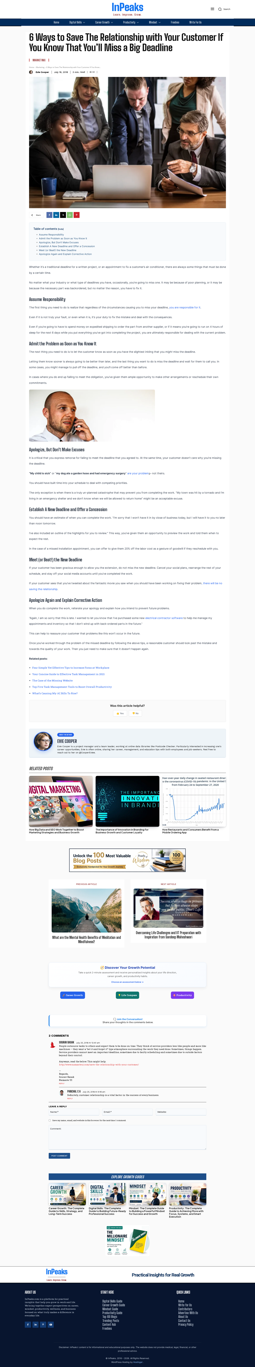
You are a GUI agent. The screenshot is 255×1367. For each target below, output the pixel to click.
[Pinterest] (77, 215)
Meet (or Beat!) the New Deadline (57, 250)
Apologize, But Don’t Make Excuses (59, 242)
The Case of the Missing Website (52, 680)
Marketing (39, 60)
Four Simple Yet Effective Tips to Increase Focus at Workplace (70, 667)
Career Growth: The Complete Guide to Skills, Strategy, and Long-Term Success (66, 1211)
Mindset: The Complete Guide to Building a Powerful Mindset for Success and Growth (147, 1211)
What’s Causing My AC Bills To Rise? (55, 693)
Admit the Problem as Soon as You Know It (63, 238)
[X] (63, 215)
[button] (223, 9)
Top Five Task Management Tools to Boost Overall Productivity (72, 687)
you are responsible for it (184, 307)
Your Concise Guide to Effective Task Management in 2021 (68, 674)
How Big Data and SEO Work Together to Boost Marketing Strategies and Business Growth (56, 831)
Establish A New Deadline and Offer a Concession (67, 246)
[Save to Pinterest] (251, 697)
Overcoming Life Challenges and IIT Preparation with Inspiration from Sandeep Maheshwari (168, 935)
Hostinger (138, 1362)
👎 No (135, 713)
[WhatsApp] (70, 215)
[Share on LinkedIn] (251, 677)
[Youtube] (51, 1325)
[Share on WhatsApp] (251, 690)
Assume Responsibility (51, 234)
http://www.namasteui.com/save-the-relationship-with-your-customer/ (99, 1064)
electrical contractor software (164, 618)
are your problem (138, 473)
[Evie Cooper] (31, 72)
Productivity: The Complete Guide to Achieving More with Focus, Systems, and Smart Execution (186, 1212)
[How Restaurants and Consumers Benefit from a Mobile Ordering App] (194, 801)
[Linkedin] (56, 215)
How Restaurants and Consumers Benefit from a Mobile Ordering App (190, 831)
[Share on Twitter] (251, 683)
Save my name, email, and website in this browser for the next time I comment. (89, 1120)
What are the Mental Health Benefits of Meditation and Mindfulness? (86, 939)
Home (31, 67)
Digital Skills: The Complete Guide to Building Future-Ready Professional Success (107, 1211)
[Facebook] (49, 215)
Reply (61, 1083)
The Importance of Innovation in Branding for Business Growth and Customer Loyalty (122, 831)
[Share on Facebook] (251, 670)
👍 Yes (120, 713)
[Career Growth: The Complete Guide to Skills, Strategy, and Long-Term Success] (67, 1194)
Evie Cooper (42, 72)
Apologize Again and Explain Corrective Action (65, 254)
